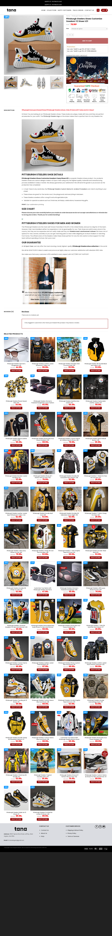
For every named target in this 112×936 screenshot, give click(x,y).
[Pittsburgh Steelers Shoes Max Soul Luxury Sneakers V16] (69, 611)
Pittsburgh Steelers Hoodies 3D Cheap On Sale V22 (16, 589)
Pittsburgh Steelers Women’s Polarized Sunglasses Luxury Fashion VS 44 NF (42, 402)
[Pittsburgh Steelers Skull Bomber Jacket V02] (69, 387)
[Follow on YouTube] (104, 826)
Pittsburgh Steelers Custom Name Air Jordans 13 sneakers (67, 189)
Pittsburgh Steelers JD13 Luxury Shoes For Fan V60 (16, 551)
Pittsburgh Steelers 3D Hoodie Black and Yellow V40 (96, 364)
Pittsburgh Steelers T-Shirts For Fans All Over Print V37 (95, 476)
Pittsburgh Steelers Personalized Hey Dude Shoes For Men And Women (42, 626)
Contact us (89, 10)
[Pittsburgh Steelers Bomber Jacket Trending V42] (16, 461)
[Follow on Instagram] (100, 826)
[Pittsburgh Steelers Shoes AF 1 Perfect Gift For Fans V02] (69, 760)
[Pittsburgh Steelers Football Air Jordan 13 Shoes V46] (42, 798)
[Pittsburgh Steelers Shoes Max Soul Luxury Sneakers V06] (42, 424)
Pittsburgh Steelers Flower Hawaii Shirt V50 (16, 402)
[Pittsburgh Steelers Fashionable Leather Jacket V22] (95, 387)
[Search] (98, 10)
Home (68, 16)
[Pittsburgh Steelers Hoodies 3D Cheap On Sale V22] (16, 573)
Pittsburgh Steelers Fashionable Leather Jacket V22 (96, 402)
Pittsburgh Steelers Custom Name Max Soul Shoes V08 (43, 738)
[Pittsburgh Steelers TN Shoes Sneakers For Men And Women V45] (16, 611)
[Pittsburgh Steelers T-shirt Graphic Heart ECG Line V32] (69, 536)
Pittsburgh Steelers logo (51, 116)
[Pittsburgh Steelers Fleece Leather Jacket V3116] (16, 424)
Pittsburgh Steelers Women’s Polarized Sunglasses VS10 (69, 589)
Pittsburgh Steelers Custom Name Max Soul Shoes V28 (43, 701)
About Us (44, 833)
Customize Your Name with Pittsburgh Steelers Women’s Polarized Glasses (43, 589)
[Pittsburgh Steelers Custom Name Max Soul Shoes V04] (16, 648)
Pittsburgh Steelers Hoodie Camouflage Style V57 (95, 701)
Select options (16, 370)
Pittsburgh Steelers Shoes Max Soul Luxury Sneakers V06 (43, 439)
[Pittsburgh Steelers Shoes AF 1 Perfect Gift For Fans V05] (42, 461)
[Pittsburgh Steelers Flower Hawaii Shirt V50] (16, 387)
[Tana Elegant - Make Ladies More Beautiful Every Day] (15, 10)
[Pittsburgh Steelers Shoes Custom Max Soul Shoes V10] (69, 648)
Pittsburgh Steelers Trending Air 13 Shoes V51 (16, 701)
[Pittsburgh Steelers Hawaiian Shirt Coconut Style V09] (69, 349)
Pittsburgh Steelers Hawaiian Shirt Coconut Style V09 (69, 364)
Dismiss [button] (64, 2)
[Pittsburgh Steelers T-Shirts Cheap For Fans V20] (95, 499)
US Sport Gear (28, 246)
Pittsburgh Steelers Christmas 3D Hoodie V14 (16, 775)
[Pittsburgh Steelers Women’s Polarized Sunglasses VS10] (69, 573)
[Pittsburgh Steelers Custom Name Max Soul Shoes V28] (42, 686)
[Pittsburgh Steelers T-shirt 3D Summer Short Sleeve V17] (95, 611)
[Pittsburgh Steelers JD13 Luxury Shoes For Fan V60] (16, 536)
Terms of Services (73, 836)
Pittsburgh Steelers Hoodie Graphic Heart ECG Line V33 (69, 701)
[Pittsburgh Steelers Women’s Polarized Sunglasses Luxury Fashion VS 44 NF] (42, 387)
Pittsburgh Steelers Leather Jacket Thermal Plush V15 (43, 663)
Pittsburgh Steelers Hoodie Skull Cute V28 (43, 514)
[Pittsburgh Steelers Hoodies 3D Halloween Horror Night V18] (69, 499)
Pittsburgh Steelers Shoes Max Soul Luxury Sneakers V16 (69, 626)
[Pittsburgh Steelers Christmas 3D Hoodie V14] (16, 760)
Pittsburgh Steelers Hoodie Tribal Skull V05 (95, 551)
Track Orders (78, 10)
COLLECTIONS (51, 10)
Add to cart (87, 41)
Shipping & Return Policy (75, 830)
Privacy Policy (72, 833)
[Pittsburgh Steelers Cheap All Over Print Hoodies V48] (42, 536)
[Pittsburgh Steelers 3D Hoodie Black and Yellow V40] (95, 349)
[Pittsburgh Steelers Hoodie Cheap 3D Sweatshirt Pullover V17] (16, 723)
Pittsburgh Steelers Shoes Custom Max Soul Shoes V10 (69, 663)
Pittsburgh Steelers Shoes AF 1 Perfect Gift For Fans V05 (43, 476)
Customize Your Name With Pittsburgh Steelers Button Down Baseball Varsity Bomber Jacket (69, 739)
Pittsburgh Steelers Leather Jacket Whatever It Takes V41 (43, 364)
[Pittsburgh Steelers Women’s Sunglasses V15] (16, 349)
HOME (43, 10)
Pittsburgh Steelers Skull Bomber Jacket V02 (69, 402)
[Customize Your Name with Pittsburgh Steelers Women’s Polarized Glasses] (42, 573)
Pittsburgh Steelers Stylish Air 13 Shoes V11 (16, 813)
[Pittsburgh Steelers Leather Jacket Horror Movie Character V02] (95, 648)
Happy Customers (64, 10)
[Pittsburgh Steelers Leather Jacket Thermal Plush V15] (42, 648)
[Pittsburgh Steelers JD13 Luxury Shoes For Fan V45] (95, 573)
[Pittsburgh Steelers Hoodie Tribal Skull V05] (95, 536)
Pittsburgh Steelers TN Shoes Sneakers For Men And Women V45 (16, 626)
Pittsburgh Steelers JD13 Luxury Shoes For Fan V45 (95, 589)
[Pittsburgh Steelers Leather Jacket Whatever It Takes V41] (42, 349)
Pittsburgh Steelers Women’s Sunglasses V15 (16, 364)
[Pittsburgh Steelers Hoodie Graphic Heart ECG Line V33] (69, 686)
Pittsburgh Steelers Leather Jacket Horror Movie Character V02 (95, 663)
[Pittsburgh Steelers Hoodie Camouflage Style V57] (95, 686)
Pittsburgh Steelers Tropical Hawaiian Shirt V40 (42, 775)
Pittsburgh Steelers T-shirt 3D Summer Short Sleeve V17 (96, 626)
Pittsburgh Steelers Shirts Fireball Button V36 (96, 439)
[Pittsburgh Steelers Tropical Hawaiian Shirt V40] (42, 760)
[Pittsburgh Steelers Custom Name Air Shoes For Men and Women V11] (95, 760)
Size (67, 28)
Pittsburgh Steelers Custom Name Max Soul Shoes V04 (16, 663)
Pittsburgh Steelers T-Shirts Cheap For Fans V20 (96, 514)
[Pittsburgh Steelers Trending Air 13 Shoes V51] (16, 686)
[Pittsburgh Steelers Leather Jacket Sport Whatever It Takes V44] (16, 499)
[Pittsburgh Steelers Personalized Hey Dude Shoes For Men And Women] (42, 611)
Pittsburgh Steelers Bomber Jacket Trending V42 (16, 476)
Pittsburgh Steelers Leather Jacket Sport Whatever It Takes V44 (16, 514)
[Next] (60, 45)
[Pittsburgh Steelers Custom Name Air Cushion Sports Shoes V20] (69, 424)
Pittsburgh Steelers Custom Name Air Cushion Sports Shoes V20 (69, 439)
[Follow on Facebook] (96, 826)
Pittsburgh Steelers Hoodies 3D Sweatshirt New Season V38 (69, 476)
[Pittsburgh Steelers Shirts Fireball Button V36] (95, 424)
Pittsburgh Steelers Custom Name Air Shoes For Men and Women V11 (95, 775)
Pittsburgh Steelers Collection (81, 16)
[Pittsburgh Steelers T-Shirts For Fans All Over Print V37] (95, 461)
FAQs (42, 836)
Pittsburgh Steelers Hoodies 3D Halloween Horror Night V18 (69, 514)
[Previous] (7, 45)
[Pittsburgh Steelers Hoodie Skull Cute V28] (42, 499)
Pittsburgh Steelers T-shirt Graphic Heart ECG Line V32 (69, 551)
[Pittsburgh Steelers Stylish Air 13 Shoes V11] (16, 798)
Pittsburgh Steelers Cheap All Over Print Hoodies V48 (43, 551)
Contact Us (45, 830)
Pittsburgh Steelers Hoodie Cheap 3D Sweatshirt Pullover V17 (16, 738)
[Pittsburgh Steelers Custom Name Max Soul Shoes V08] (42, 723)
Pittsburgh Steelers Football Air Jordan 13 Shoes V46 (42, 813)
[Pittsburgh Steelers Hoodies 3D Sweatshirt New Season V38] (69, 461)
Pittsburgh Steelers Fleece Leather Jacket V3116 (16, 439)
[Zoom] (6, 72)
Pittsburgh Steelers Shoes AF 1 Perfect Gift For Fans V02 (69, 775)
